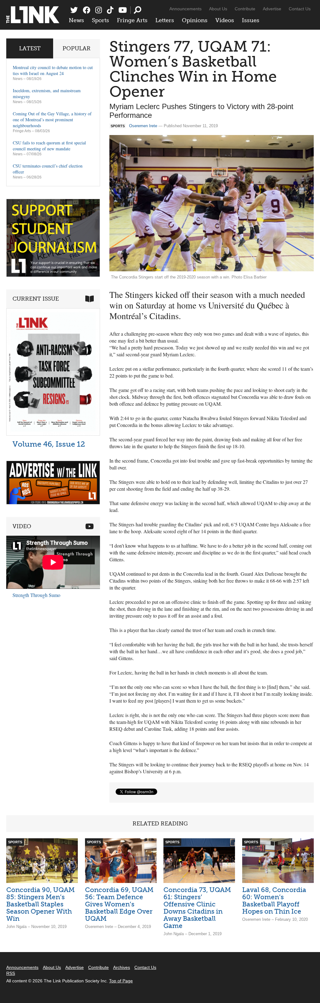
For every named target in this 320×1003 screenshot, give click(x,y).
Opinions (195, 20)
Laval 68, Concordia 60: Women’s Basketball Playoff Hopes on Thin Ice (274, 900)
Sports (100, 20)
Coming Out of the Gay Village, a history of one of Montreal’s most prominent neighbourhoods (52, 119)
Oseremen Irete (143, 125)
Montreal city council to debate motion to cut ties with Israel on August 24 (53, 70)
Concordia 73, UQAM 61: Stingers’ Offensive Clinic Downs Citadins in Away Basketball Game (197, 908)
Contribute (245, 8)
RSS (10, 973)
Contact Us (300, 8)
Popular (76, 48)
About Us (218, 8)
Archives (121, 967)
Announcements (185, 8)
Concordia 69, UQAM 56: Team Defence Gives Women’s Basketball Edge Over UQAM (119, 904)
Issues (250, 20)
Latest (30, 48)
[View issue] (53, 434)
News (76, 20)
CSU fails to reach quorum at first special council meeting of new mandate (49, 146)
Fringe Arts (132, 20)
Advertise (272, 8)
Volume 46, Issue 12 (48, 444)
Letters (164, 20)
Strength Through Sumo (36, 595)
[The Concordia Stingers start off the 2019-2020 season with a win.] (211, 203)
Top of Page (121, 980)
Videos (224, 20)
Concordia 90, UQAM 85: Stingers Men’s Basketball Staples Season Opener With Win (40, 904)
